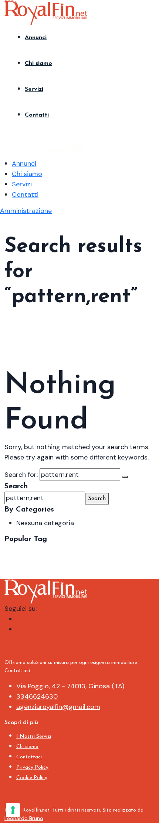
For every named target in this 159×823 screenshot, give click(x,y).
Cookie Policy (31, 778)
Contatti (37, 115)
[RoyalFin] (45, 11)
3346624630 (37, 696)
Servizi (34, 89)
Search (16, 486)
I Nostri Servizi (33, 736)
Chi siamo (38, 63)
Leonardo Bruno (23, 818)
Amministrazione (26, 210)
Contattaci (29, 757)
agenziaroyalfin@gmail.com (58, 706)
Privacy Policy (32, 767)
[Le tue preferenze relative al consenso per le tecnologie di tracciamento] (13, 810)
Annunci (36, 38)
